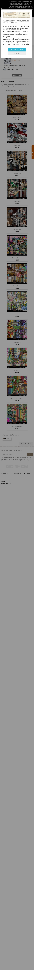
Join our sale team (17, 49)
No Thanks (17, 53)
